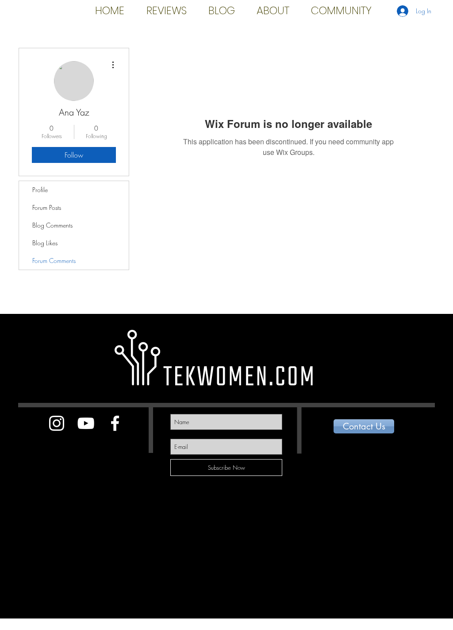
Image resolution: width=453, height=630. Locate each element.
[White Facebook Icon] (115, 423)
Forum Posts (46, 207)
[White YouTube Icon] (86, 423)
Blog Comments (52, 225)
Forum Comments (54, 260)
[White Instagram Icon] (56, 423)
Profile (40, 190)
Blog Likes (45, 243)
